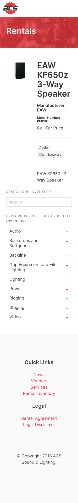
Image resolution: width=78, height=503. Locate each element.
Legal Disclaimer (39, 424)
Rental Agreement (39, 418)
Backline (17, 255)
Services (39, 387)
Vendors (39, 380)
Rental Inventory (39, 393)
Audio (15, 231)
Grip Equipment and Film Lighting (33, 267)
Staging (16, 307)
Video (15, 316)
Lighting (17, 279)
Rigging (16, 298)
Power (15, 288)
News (39, 374)
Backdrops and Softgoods (23, 243)
